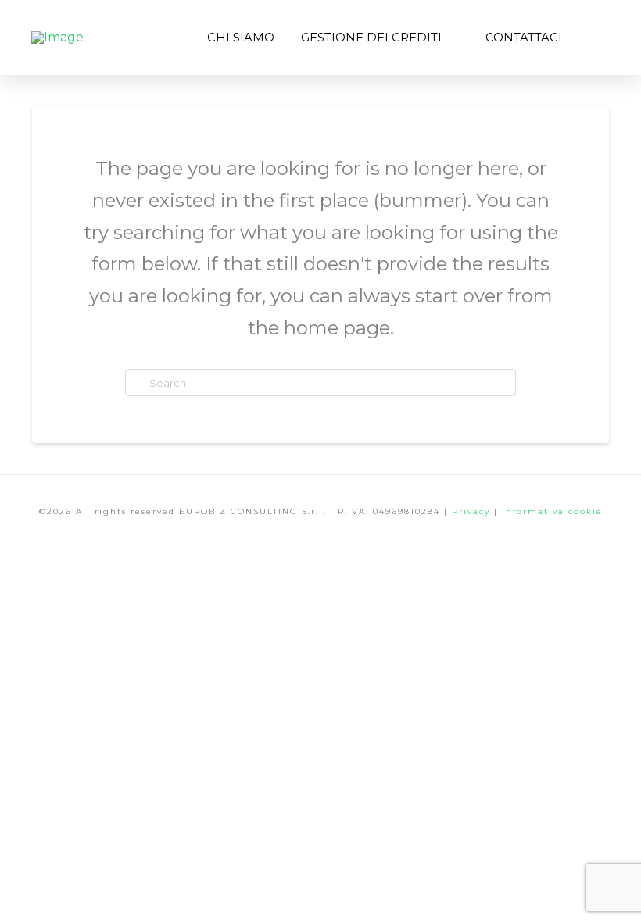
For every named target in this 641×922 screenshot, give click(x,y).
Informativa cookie (552, 511)
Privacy (473, 511)
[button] (592, 37)
